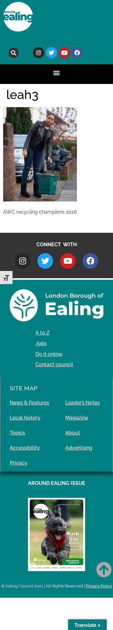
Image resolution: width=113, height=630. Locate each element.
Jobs (41, 343)
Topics (17, 433)
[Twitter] (51, 52)
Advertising (78, 448)
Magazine (76, 418)
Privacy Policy (99, 586)
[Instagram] (38, 52)
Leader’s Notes (82, 403)
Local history (25, 418)
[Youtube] (64, 52)
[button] (13, 53)
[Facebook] (77, 52)
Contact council (54, 364)
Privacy (18, 463)
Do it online (48, 354)
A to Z (42, 333)
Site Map (23, 388)
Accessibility (25, 448)
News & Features (29, 403)
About (72, 433)
